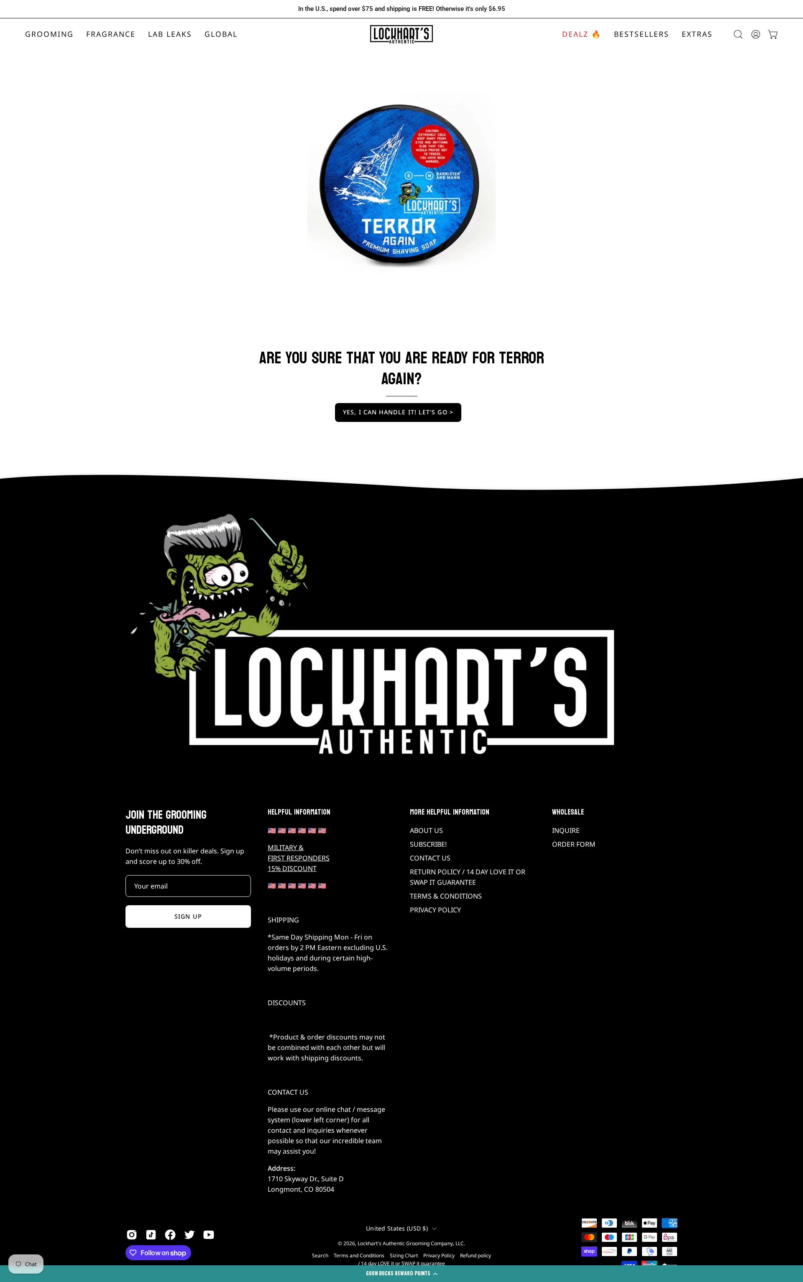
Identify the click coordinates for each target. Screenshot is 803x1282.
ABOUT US (426, 830)
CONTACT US (430, 858)
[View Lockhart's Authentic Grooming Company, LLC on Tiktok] (151, 1234)
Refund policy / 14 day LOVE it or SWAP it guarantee (424, 1259)
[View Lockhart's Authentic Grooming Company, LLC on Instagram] (131, 1234)
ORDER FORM (574, 844)
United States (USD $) (397, 1228)
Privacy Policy (439, 1255)
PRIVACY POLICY (435, 909)
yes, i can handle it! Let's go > (398, 412)
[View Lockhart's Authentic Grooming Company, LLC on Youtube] (208, 1234)
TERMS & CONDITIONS (446, 896)
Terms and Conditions (359, 1255)
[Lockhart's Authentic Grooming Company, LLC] (401, 34)
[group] (401, 9)
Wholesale (568, 812)
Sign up (188, 916)
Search (320, 1255)
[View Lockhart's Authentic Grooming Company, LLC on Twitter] (189, 1234)
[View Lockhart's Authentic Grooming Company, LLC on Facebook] (170, 1234)
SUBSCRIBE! (428, 844)
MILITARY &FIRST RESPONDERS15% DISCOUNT (299, 858)
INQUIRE (566, 830)
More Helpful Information (449, 812)
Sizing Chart (404, 1255)
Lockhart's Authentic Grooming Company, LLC (411, 1243)
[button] (111, 34)
